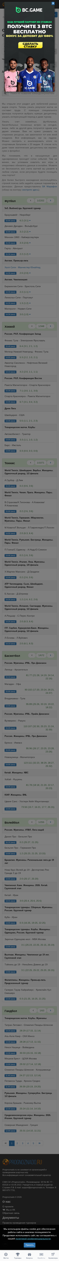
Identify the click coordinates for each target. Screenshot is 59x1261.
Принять (30, 1245)
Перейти (29, 47)
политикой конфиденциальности (33, 1238)
